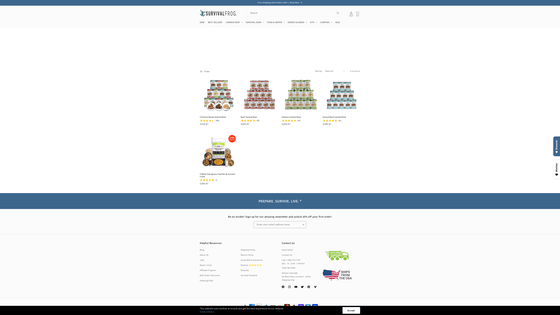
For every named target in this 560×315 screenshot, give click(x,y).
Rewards (245, 270)
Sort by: (318, 71)
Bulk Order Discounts (210, 275)
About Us (204, 255)
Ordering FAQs (206, 280)
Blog (202, 250)
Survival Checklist (249, 275)
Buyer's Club (206, 265)
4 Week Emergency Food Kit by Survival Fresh (217, 175)
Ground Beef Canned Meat (334, 117)
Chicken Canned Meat (291, 117)
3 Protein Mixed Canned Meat (213, 117)
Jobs (202, 260)
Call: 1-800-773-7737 (291, 260)
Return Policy (247, 255)
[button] (234, 22)
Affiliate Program (208, 270)
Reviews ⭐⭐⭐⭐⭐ (251, 265)
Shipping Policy (248, 250)
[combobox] (294, 13)
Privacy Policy (207, 311)
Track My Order (289, 267)
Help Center (287, 250)
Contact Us (287, 255)
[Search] (338, 13)
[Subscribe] (303, 224)
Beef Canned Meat (249, 117)
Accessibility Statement (252, 260)
